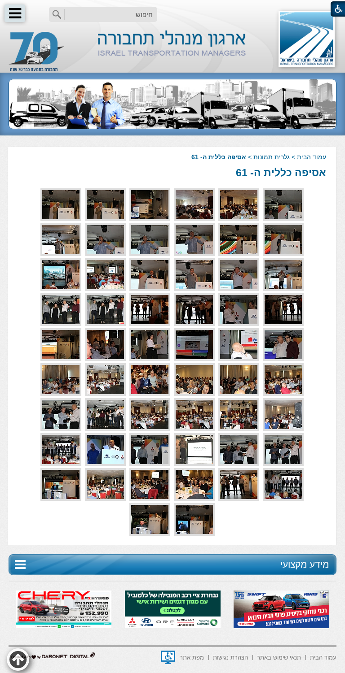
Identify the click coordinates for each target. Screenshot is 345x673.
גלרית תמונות (271, 157)
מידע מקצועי (304, 564)
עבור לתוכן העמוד (172, 9)
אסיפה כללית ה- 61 (281, 172)
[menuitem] (323, 656)
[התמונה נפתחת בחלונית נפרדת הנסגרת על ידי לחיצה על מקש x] (283, 204)
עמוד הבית (311, 157)
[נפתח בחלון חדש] (168, 657)
